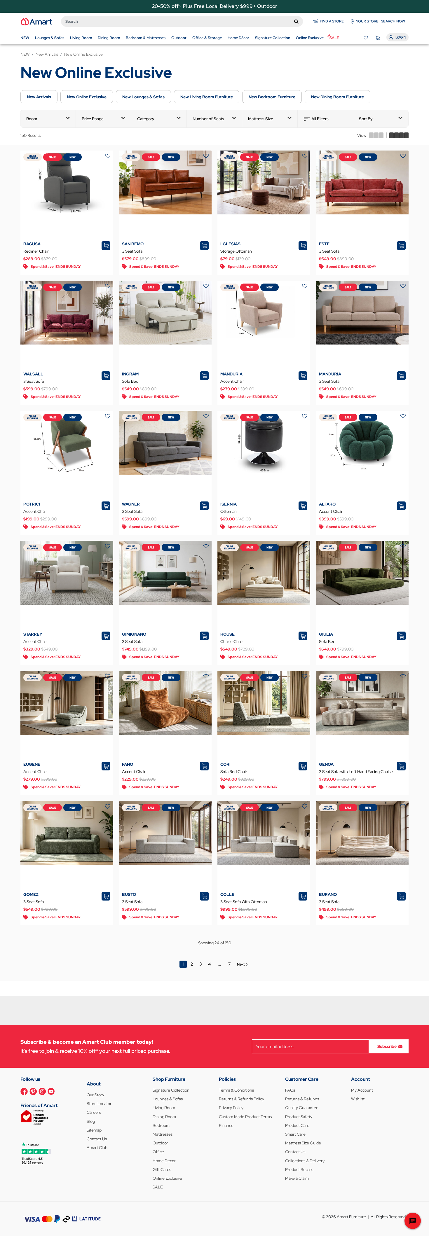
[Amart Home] (36, 21)
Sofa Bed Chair (233, 771)
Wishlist (358, 1099)
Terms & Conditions (236, 1090)
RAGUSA (32, 243)
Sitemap (94, 1130)
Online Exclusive (167, 1178)
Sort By (366, 118)
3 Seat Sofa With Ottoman (243, 901)
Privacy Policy (231, 1107)
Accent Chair (232, 381)
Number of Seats (208, 118)
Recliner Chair (36, 251)
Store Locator (99, 1103)
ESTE (324, 243)
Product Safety (298, 1116)
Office (158, 1151)
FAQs (290, 1090)
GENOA (326, 764)
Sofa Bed (130, 381)
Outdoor (160, 1143)
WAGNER (131, 504)
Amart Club (97, 1147)
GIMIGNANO (134, 634)
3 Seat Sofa (132, 251)
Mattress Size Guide (303, 1143)
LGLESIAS (230, 243)
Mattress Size (260, 118)
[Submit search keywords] (296, 21)
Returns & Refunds (302, 1099)
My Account (362, 1090)
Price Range (93, 118)
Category (145, 118)
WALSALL (33, 374)
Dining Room (164, 1116)
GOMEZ (31, 894)
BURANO (328, 894)
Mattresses (162, 1134)
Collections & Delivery (305, 1160)
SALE (158, 1187)
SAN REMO (133, 243)
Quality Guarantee (301, 1107)
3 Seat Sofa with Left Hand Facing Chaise (356, 771)
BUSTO (129, 894)
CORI (225, 764)
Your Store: (380, 21)
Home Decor (164, 1160)
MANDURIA (231, 374)
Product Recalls (299, 1169)
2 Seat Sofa (132, 901)
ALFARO (327, 504)
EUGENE (31, 764)
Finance (226, 1125)
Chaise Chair (231, 641)
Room (31, 118)
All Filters (320, 118)
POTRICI (31, 504)
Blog (91, 1121)
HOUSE (227, 634)
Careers (94, 1112)
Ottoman (228, 511)
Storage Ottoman (236, 251)
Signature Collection (171, 1090)
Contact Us (97, 1138)
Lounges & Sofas (168, 1099)
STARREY (32, 634)
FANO (127, 764)
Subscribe (387, 1046)
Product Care (297, 1125)
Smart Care (295, 1134)
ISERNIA (228, 504)
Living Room (164, 1107)
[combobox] (182, 21)
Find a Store (332, 21)
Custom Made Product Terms (245, 1116)
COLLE (227, 894)
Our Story (95, 1094)
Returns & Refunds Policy (241, 1099)
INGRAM (130, 374)
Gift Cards (162, 1169)
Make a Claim (297, 1178)
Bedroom (161, 1125)
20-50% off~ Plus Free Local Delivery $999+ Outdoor (214, 6)
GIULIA (326, 634)
